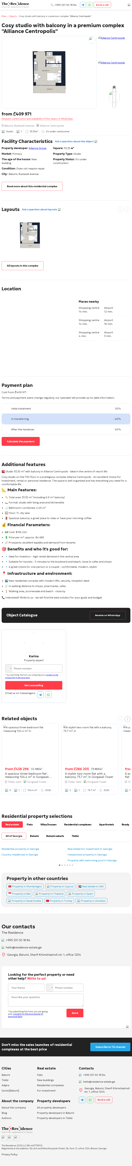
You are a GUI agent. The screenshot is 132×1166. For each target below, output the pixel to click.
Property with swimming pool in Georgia (92, 860)
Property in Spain (82, 893)
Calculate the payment (20, 441)
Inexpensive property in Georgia (87, 854)
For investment (46, 1090)
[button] (127, 719)
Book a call (102, 4)
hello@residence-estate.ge (24, 947)
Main (4, 16)
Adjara (5, 1085)
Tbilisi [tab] (75, 836)
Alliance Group (38, 148)
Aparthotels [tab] (106, 824)
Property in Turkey (61, 900)
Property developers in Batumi (55, 1112)
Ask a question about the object (74, 141)
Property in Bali (21, 893)
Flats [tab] (30, 824)
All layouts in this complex (22, 265)
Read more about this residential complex (32, 186)
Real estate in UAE (93, 886)
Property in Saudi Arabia (26, 900)
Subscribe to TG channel (110, 1046)
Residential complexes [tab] (77, 824)
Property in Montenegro (27, 886)
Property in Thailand (51, 893)
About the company (14, 1107)
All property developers (51, 1107)
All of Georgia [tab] (14, 836)
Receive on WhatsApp (107, 615)
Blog (4, 1112)
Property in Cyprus (61, 886)
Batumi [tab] (34, 836)
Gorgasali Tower (37, 781)
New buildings (45, 1080)
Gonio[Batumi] (10, 1090)
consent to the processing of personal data (25, 1015)
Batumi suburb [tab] (55, 836)
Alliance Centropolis (52, 125)
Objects (13, 16)
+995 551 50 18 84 (65, 4)
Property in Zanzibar (93, 900)
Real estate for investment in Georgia (90, 849)
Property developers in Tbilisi (54, 1118)
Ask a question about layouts (39, 209)
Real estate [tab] (12, 824)
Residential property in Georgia (20, 849)
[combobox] (9, 668)
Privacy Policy (10, 1154)
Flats (40, 1074)
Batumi (6, 1074)
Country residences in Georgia (20, 854)
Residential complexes (50, 1085)
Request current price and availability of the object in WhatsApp (37, 118)
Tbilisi (5, 1080)
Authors (6, 1118)
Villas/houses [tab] (48, 824)
